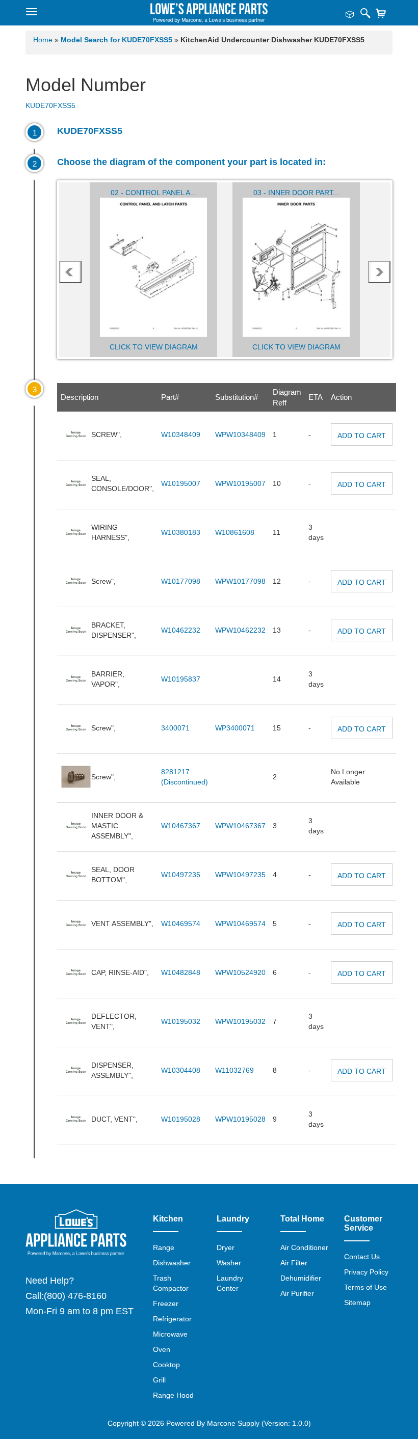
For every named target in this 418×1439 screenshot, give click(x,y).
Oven (161, 1349)
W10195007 (180, 483)
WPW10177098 (240, 581)
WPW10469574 (240, 923)
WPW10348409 (240, 434)
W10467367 (180, 826)
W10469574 (180, 923)
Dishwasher (172, 1263)
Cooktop (166, 1365)
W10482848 (180, 972)
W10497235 (180, 875)
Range (163, 1247)
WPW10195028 (240, 1119)
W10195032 (180, 1021)
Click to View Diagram (154, 347)
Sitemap (357, 1302)
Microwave (170, 1334)
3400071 (175, 728)
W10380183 (180, 532)
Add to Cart (361, 435)
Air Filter (293, 1263)
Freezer (165, 1303)
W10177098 (180, 581)
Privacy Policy (366, 1272)
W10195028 (180, 1119)
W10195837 (180, 679)
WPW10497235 (240, 875)
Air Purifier (297, 1293)
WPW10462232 (240, 630)
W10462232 (180, 630)
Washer (229, 1263)
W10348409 (180, 434)
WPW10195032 (240, 1021)
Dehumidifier (300, 1278)
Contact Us (362, 1257)
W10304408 (180, 1070)
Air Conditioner (304, 1247)
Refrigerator (172, 1319)
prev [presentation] (70, 272)
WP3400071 (235, 728)
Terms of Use (365, 1287)
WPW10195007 (240, 483)
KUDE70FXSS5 (50, 105)
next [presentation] (379, 272)
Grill (159, 1380)
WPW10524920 (240, 972)
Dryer (225, 1247)
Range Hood (173, 1395)
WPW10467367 (240, 826)
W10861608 (234, 532)
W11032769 (234, 1070)
